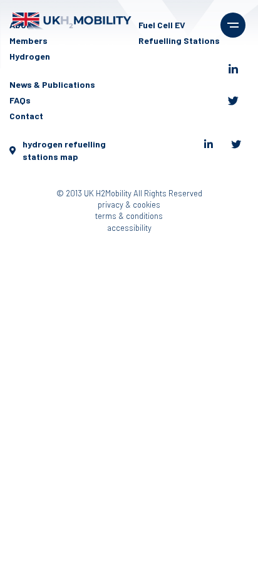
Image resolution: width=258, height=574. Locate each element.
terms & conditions (129, 216)
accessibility (129, 228)
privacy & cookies (129, 204)
